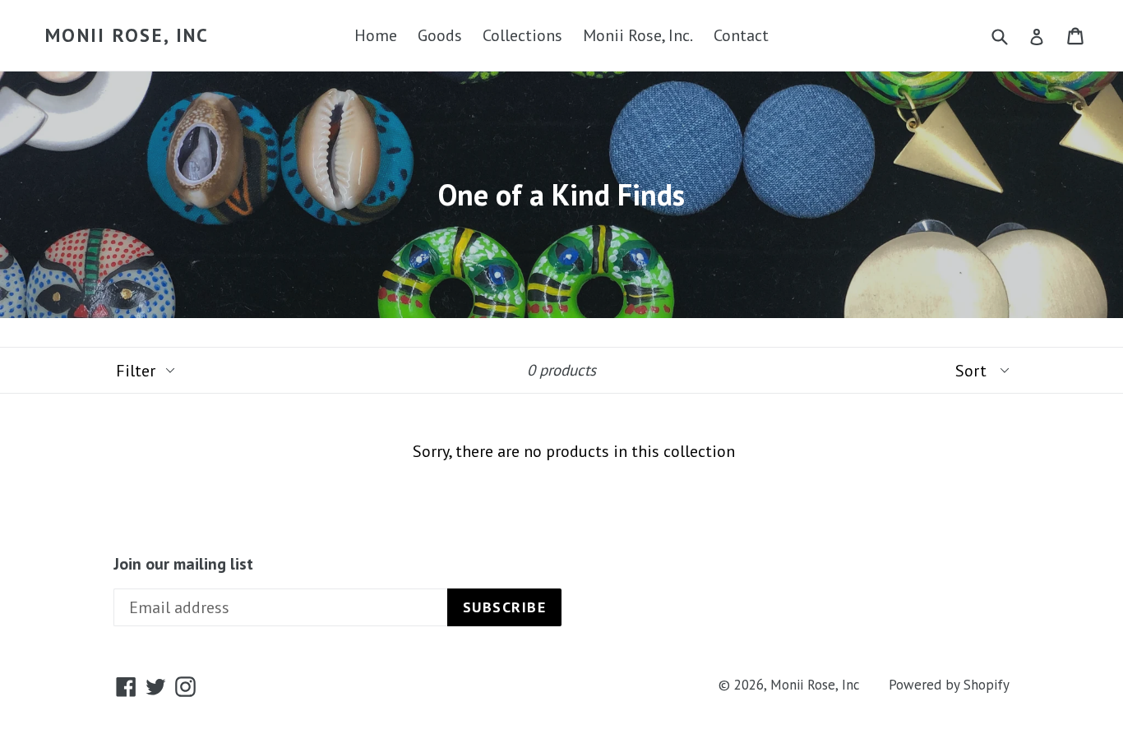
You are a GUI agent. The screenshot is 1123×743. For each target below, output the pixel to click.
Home (375, 35)
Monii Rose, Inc (127, 35)
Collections (522, 35)
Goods (440, 35)
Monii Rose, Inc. (638, 35)
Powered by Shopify (949, 685)
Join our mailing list (183, 564)
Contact (741, 35)
